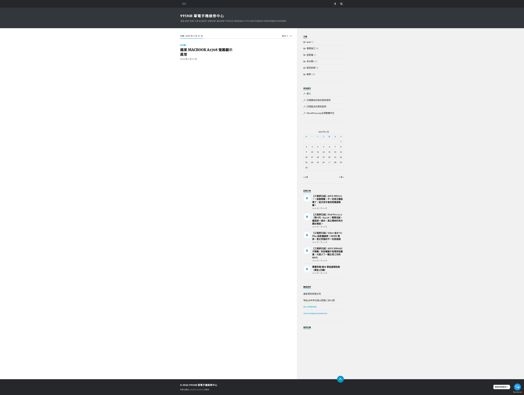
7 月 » (341, 177)
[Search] (341, 3)
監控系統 (311, 67)
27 (329, 162)
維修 (309, 74)
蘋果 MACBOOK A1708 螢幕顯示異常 (206, 52)
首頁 (184, 4)
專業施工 (311, 48)
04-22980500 (309, 306)
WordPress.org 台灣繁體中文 (320, 113)
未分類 (183, 45)
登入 (309, 93)
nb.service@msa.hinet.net (315, 313)
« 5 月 (305, 177)
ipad (309, 42)
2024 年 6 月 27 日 (188, 59)
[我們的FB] (335, 3)
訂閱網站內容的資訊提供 (319, 100)
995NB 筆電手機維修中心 (202, 16)
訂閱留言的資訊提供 (316, 106)
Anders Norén (196, 390)
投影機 (310, 55)
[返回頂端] (340, 379)
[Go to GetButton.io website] (517, 392)
